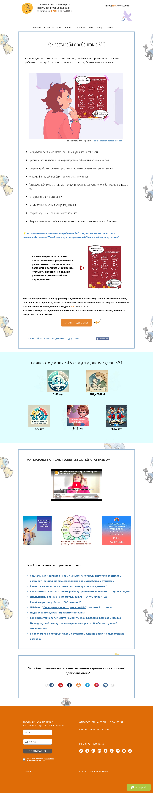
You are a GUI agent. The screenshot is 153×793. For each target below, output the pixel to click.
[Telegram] (87, 751)
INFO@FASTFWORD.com (91, 744)
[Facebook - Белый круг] (105, 751)
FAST (73, 306)
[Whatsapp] (93, 751)
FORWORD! (82, 306)
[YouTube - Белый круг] (124, 751)
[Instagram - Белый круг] (99, 751)
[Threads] (81, 751)
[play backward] (47, 685)
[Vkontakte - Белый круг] (118, 751)
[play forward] (112, 685)
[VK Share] (90, 338)
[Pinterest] (130, 751)
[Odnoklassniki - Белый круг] (112, 751)
